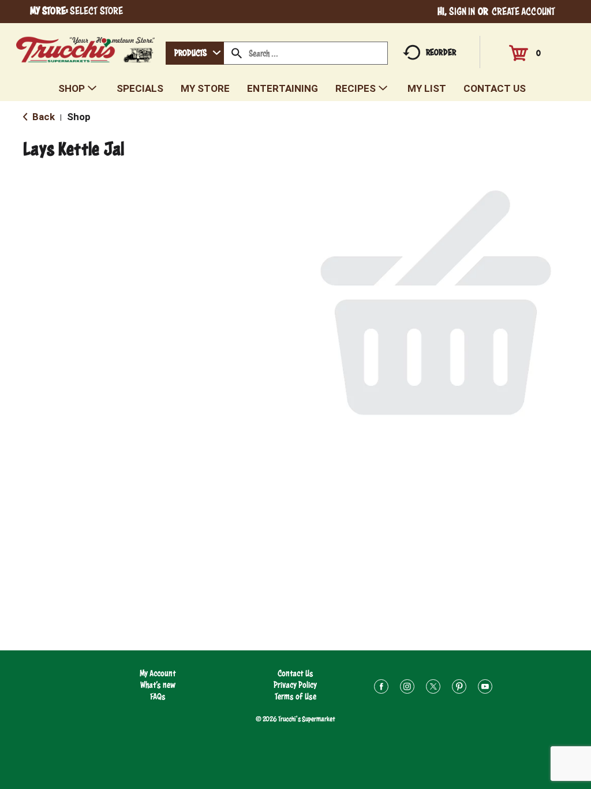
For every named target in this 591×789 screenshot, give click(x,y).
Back (42, 116)
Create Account (523, 11)
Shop (79, 116)
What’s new (157, 685)
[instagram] (407, 688)
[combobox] (195, 53)
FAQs (158, 696)
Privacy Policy (295, 685)
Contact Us (295, 673)
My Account (158, 673)
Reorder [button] (441, 52)
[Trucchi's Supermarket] (86, 46)
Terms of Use (295, 696)
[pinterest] (459, 688)
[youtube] (485, 688)
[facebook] (381, 688)
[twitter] (433, 688)
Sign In (462, 11)
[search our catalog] (236, 53)
